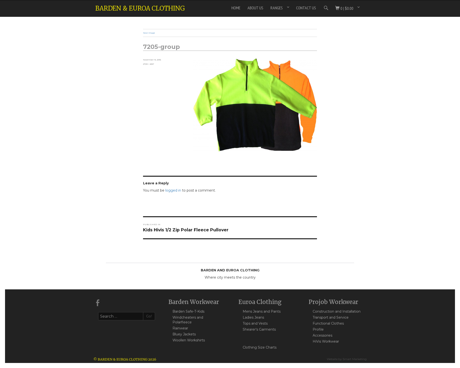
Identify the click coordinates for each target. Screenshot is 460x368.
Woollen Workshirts (188, 340)
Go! (149, 316)
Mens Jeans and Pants (262, 311)
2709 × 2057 (148, 64)
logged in (173, 190)
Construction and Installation (337, 311)
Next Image (149, 33)
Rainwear (180, 328)
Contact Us (306, 8)
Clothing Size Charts (259, 347)
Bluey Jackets (184, 334)
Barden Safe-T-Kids (188, 311)
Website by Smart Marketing (347, 359)
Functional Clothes (328, 323)
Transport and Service (331, 317)
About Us (255, 8)
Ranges (276, 8)
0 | (346, 8)
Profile (318, 329)
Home (235, 8)
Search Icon (326, 8)
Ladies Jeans (253, 317)
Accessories (322, 335)
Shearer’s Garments (259, 329)
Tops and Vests (255, 323)
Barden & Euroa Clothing (140, 8)
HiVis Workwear (326, 341)
